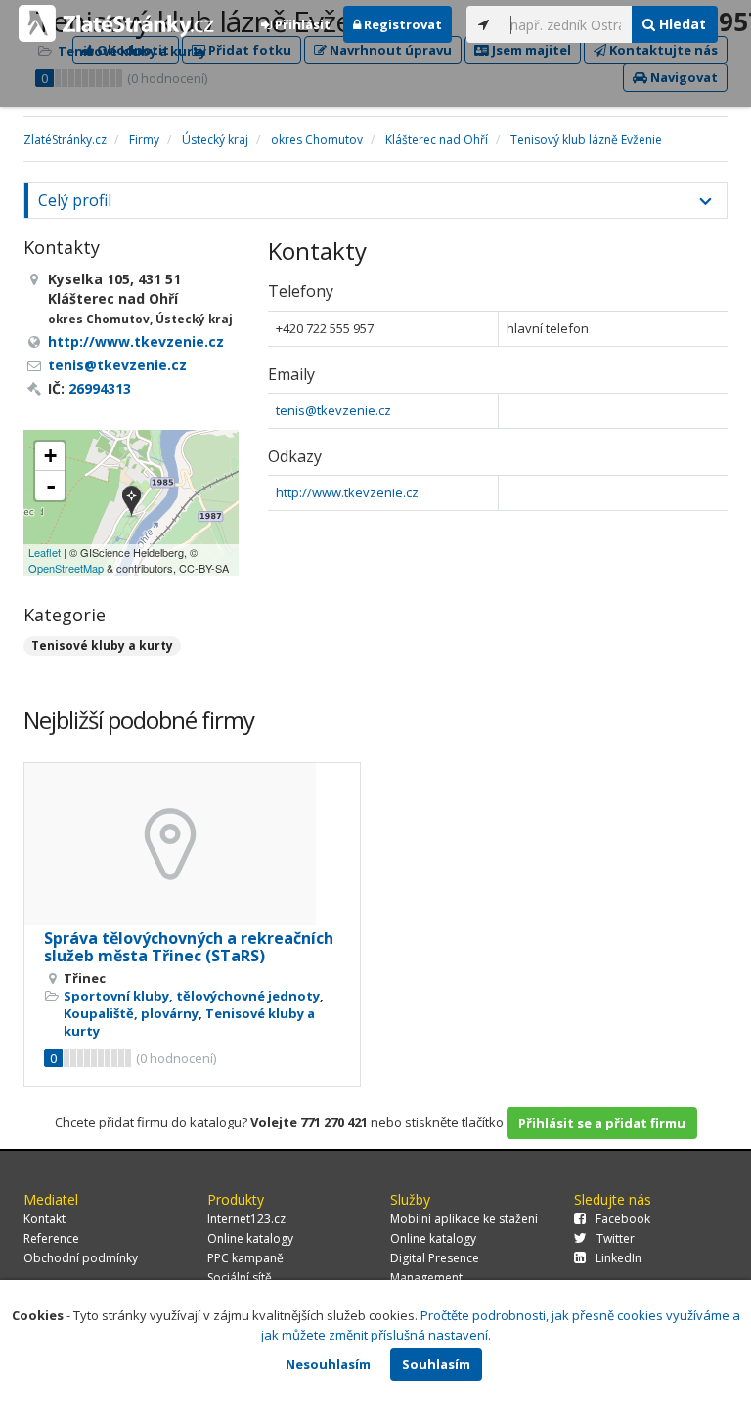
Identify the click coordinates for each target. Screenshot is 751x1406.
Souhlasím (436, 1364)
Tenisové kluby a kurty (102, 645)
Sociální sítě (239, 1277)
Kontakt (44, 1219)
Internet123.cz (246, 1219)
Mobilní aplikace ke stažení (464, 1219)
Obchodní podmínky (80, 1258)
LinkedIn (618, 1258)
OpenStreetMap (66, 567)
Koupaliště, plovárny (131, 1013)
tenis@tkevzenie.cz (333, 410)
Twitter (615, 1238)
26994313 (99, 388)
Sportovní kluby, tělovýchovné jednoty (192, 995)
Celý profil (74, 200)
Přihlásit (301, 24)
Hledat (680, 24)
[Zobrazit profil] (192, 844)
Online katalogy (250, 1238)
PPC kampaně (245, 1258)
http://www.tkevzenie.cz (347, 492)
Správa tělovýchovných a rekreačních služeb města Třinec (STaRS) (188, 946)
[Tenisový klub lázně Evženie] (131, 503)
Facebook (623, 1219)
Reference (51, 1238)
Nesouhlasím (328, 1364)
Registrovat (401, 24)
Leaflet (44, 552)
